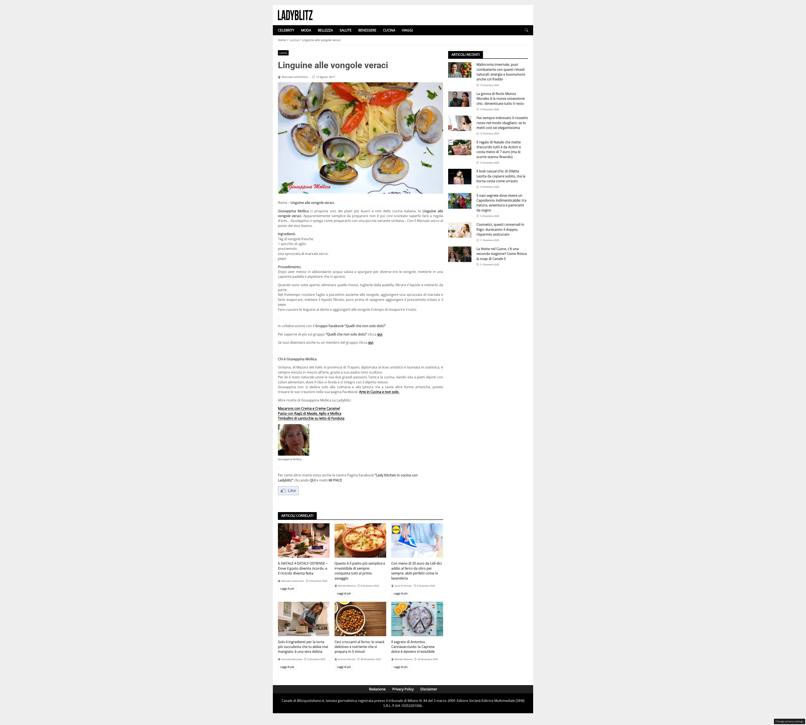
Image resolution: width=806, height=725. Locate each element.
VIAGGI (407, 30)
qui (379, 334)
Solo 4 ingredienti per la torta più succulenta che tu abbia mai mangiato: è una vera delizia (303, 647)
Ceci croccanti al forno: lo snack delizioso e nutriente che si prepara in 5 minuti (359, 647)
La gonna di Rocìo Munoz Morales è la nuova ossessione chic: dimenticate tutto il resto (500, 98)
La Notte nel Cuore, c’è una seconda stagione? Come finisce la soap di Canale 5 (501, 253)
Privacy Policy (403, 689)
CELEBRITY (286, 30)
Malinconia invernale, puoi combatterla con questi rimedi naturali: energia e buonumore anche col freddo (500, 71)
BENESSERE (367, 30)
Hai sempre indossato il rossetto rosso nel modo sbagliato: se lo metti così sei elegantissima (502, 122)
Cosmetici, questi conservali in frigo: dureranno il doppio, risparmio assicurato (500, 229)
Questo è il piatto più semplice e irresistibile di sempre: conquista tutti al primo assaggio (360, 570)
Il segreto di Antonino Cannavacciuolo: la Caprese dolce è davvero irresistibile (413, 647)
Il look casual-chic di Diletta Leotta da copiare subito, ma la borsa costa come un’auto (500, 176)
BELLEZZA (325, 30)
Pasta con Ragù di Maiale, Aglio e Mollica (309, 413)
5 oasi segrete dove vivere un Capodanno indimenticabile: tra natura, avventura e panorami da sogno (501, 202)
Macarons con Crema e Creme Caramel (309, 408)
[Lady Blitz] (295, 14)
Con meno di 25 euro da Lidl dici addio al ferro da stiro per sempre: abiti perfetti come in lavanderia (416, 570)
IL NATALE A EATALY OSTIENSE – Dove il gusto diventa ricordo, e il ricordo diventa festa (302, 568)
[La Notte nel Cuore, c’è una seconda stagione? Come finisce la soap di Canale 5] (459, 254)
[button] (526, 30)
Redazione (377, 689)
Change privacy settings (789, 721)
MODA (306, 30)
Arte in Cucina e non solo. (379, 391)
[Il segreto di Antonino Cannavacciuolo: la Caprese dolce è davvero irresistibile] (417, 619)
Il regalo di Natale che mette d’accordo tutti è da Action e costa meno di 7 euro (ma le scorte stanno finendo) (498, 149)
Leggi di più (287, 588)
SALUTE (346, 30)
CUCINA (389, 30)
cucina (283, 53)
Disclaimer (428, 689)
